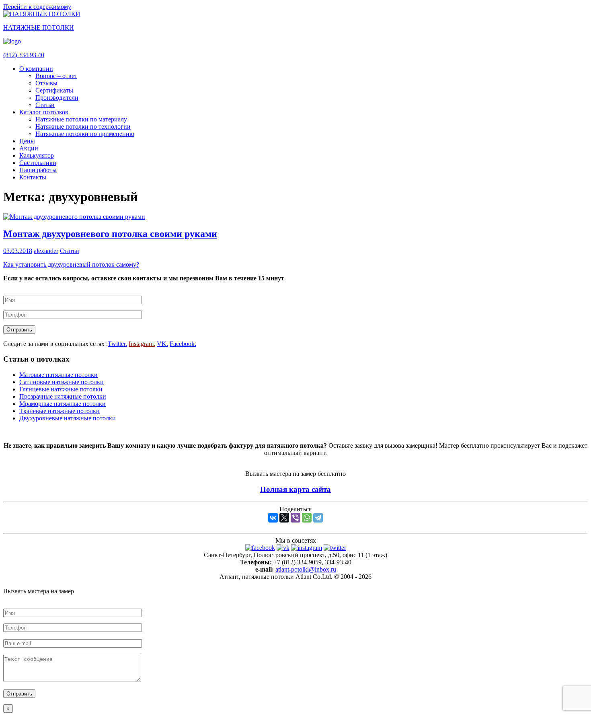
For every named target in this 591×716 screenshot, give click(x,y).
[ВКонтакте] (273, 518)
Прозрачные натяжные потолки (62, 396)
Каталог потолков (43, 112)
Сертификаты (54, 90)
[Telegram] (318, 518)
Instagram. (142, 343)
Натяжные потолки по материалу (81, 119)
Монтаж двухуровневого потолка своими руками (110, 233)
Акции (28, 148)
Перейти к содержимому (37, 6)
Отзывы (46, 83)
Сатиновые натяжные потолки (61, 382)
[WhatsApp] (307, 518)
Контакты (32, 177)
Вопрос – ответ (56, 75)
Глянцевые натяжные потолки (61, 389)
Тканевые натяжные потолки (59, 410)
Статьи (45, 104)
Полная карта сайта (295, 489)
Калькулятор (36, 155)
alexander (46, 250)
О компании (36, 68)
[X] (284, 518)
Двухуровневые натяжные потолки (67, 418)
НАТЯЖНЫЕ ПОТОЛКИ (38, 27)
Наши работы (38, 170)
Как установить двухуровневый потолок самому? (71, 264)
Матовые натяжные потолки (58, 374)
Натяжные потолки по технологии (83, 126)
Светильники (37, 162)
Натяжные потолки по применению (84, 133)
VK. (162, 343)
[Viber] (295, 518)
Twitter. (117, 343)
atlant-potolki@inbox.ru (305, 569)
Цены (27, 141)
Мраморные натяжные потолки (62, 403)
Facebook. (183, 343)
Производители (56, 97)
